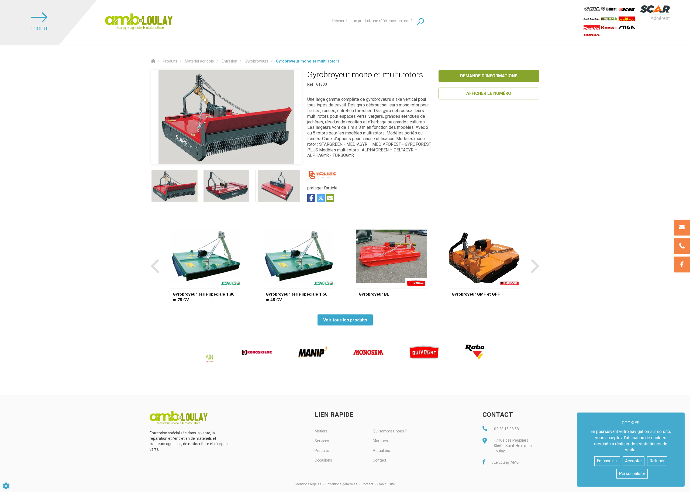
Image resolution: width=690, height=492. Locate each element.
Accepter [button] (633, 460)
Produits (322, 450)
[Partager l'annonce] (330, 198)
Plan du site (386, 484)
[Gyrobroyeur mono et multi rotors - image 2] (226, 186)
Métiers (321, 431)
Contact (379, 460)
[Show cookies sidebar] (6, 486)
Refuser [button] (657, 460)
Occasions (323, 460)
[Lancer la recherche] (420, 21)
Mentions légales (308, 484)
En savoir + (607, 460)
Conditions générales (341, 484)
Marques (380, 441)
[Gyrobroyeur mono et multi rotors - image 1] (174, 186)
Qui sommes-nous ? (390, 431)
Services (322, 441)
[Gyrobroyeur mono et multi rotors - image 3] (279, 186)
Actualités (381, 450)
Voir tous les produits (345, 320)
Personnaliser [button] (632, 473)
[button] (307, 61)
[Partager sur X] (321, 198)
